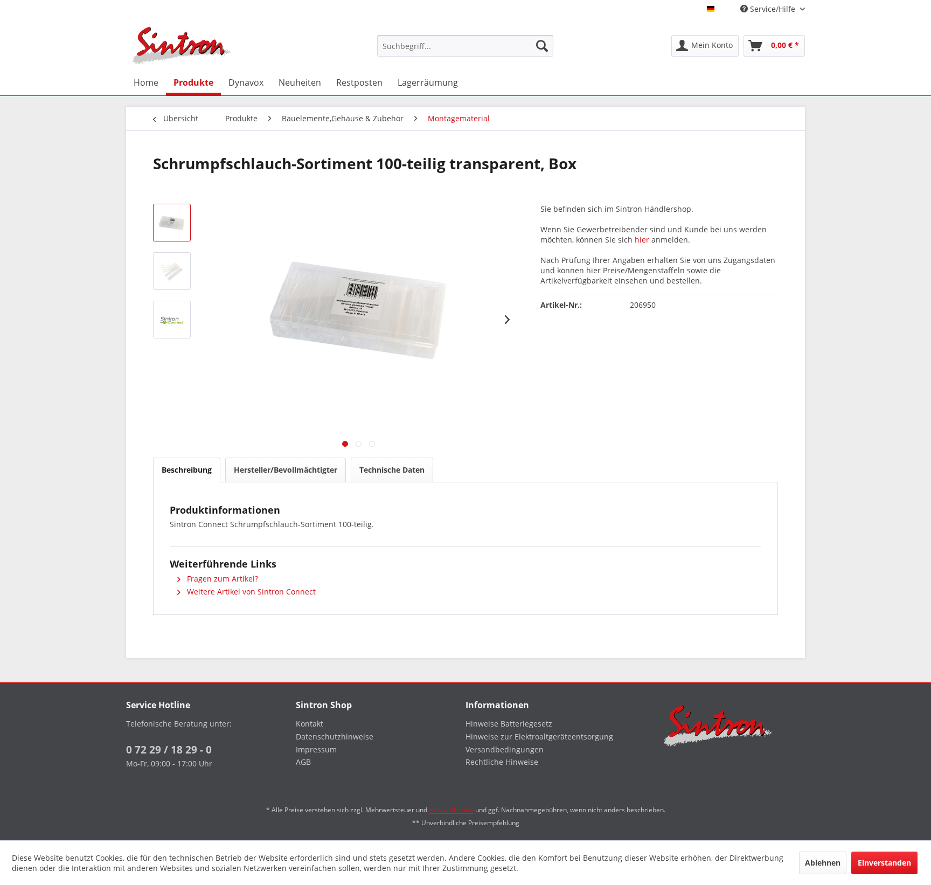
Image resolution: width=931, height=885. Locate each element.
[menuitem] (465, 46)
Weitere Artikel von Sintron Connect (250, 591)
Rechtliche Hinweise (502, 762)
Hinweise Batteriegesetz (509, 723)
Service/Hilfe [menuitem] (772, 9)
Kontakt (309, 723)
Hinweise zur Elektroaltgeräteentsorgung (539, 736)
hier (642, 239)
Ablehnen (822, 863)
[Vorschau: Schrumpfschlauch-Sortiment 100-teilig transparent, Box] (172, 222)
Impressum (316, 749)
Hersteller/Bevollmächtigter (285, 470)
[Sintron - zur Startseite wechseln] (181, 45)
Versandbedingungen (505, 749)
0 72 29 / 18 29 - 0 (169, 750)
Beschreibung (187, 470)
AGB (303, 762)
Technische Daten (392, 470)
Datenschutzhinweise (334, 736)
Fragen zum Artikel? (221, 578)
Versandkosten (451, 809)
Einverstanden (884, 863)
